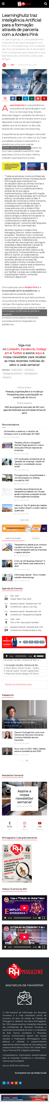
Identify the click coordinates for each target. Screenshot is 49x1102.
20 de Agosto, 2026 (12, 437)
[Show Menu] (3, 4)
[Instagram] (16, 1082)
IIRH (12, 65)
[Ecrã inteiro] (43, 918)
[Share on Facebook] (13, 98)
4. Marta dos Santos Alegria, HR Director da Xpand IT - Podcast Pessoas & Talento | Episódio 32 (22, 674)
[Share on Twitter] (19, 98)
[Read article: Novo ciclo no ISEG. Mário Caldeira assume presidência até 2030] (7, 751)
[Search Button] (45, 4)
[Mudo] (35, 656)
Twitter (17, 353)
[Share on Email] (38, 98)
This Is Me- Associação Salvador (24, 622)
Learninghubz (31, 374)
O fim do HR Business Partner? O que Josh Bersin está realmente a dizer (29, 563)
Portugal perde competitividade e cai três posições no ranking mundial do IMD (29, 477)
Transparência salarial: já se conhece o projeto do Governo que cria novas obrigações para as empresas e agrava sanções (30, 549)
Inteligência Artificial (12, 374)
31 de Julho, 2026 (22, 453)
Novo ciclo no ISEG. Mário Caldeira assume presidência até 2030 (29, 750)
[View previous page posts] (22, 760)
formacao (29, 370)
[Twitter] (4, 1082)
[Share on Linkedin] (25, 98)
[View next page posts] (27, 760)
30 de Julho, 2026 (22, 755)
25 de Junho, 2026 (22, 470)
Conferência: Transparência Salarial (25, 615)
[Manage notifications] (44, 1097)
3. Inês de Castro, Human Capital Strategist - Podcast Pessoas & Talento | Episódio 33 (22, 671)
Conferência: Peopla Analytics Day (25, 630)
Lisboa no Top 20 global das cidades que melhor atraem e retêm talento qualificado (30, 508)
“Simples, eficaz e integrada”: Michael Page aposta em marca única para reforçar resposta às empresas (29, 446)
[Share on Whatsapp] (31, 98)
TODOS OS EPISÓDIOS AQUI (18, 684)
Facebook (28, 349)
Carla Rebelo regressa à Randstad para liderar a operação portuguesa (23, 721)
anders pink (17, 370)
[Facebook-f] (8, 1082)
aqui (38, 353)
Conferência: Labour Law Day (23, 607)
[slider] (40, 655)
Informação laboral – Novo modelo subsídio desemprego (30, 576)
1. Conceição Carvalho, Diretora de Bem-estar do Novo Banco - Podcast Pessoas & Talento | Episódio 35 (22, 665)
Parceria (7, 377)
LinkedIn (13, 349)
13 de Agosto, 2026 (12, 726)
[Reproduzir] (6, 656)
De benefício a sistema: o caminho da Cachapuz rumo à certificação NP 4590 (22, 432)
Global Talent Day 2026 (20, 599)
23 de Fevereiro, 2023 (27, 65)
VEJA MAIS (24, 520)
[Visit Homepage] (24, 3)
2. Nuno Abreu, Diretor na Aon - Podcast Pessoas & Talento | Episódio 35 (22, 668)
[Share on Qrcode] (44, 98)
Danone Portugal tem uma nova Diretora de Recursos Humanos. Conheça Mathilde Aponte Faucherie (29, 736)
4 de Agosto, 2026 (22, 743)
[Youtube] (12, 1082)
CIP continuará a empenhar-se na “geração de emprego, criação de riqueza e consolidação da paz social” (29, 463)
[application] (24, 656)
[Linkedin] (20, 1082)
